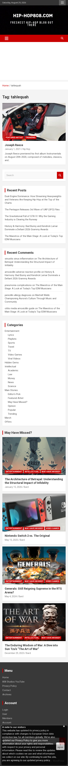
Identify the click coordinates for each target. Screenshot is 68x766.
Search (60, 175)
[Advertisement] (34, 62)
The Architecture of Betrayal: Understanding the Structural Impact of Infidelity (31, 262)
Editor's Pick (14, 394)
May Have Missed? (17, 402)
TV (9, 350)
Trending (30, 137)
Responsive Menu (62, 2)
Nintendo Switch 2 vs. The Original (27, 535)
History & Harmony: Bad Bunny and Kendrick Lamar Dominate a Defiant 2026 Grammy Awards (32, 275)
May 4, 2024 (11, 596)
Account (6, 722)
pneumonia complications (18, 285)
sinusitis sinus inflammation (19, 258)
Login (5, 709)
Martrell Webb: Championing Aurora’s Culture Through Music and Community (30, 298)
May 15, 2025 (11, 540)
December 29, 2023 (14, 653)
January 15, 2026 (13, 487)
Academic (13, 370)
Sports (11, 342)
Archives (6, 694)
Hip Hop (26, 149)
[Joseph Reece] (34, 122)
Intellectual (10, 366)
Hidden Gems (12, 362)
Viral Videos (14, 358)
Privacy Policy (9, 686)
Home (5, 677)
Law (10, 374)
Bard (26, 487)
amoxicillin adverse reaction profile (23, 271)
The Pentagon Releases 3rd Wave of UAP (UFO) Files (32, 209)
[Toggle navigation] (6, 38)
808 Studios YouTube (13, 681)
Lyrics (11, 334)
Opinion (12, 406)
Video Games (15, 354)
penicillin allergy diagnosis (18, 295)
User (4, 714)
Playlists (12, 338)
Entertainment (12, 331)
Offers (8, 421)
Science (12, 386)
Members (7, 718)
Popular (12, 410)
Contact (6, 690)
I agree (60, 746)
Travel (11, 346)
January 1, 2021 (13, 149)
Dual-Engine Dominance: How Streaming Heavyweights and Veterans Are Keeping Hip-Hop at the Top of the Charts (33, 199)
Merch (8, 417)
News (11, 382)
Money (11, 378)
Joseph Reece (14, 145)
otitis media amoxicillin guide (19, 308)
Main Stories (11, 390)
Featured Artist (14, 137)
